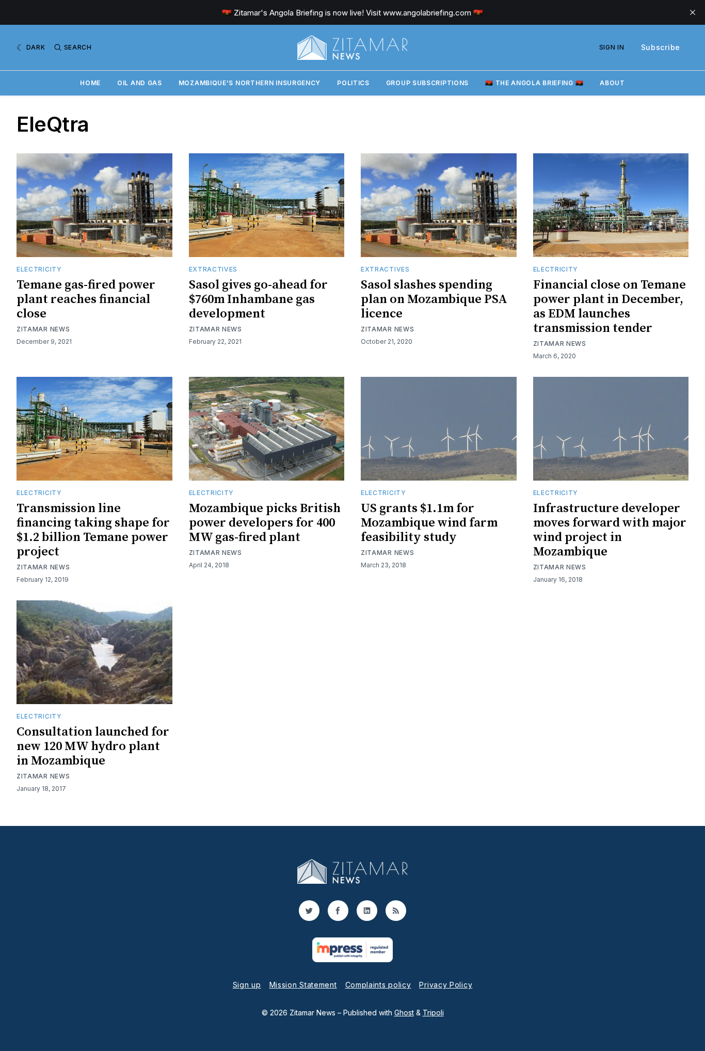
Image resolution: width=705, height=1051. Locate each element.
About (612, 83)
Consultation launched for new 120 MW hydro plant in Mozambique (93, 746)
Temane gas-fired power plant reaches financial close (86, 299)
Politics (353, 83)
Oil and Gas (139, 83)
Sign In (611, 47)
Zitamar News (43, 329)
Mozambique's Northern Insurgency (250, 83)
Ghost (404, 1012)
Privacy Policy (445, 984)
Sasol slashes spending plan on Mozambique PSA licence (434, 299)
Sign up (247, 984)
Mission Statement (303, 984)
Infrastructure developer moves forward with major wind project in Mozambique (609, 530)
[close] (692, 12)
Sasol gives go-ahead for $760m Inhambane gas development (258, 299)
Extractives (213, 269)
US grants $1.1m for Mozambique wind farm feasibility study (429, 523)
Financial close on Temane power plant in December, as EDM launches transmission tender (609, 306)
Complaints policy (378, 984)
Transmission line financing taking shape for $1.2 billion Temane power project (93, 530)
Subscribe (660, 47)
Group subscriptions (427, 83)
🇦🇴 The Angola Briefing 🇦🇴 (534, 83)
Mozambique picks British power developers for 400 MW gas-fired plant (265, 523)
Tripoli (433, 1012)
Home (90, 83)
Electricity (39, 269)
